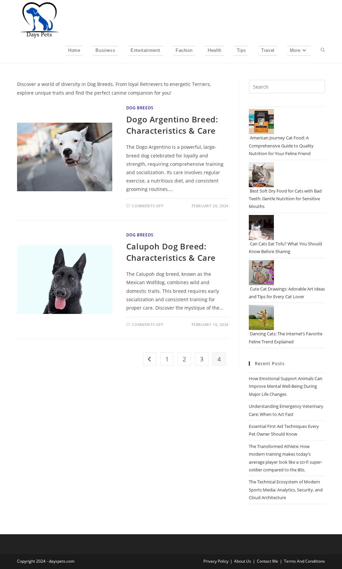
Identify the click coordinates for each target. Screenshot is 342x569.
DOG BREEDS (140, 108)
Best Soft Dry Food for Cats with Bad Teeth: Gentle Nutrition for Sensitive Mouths (285, 199)
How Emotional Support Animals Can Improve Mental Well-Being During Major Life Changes (285, 386)
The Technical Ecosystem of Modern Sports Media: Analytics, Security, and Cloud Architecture (286, 489)
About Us (242, 561)
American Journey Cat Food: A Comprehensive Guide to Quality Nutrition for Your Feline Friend (281, 145)
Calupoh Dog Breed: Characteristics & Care (171, 252)
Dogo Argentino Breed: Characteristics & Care (172, 125)
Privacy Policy (215, 561)
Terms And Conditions (304, 561)
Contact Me (267, 561)
